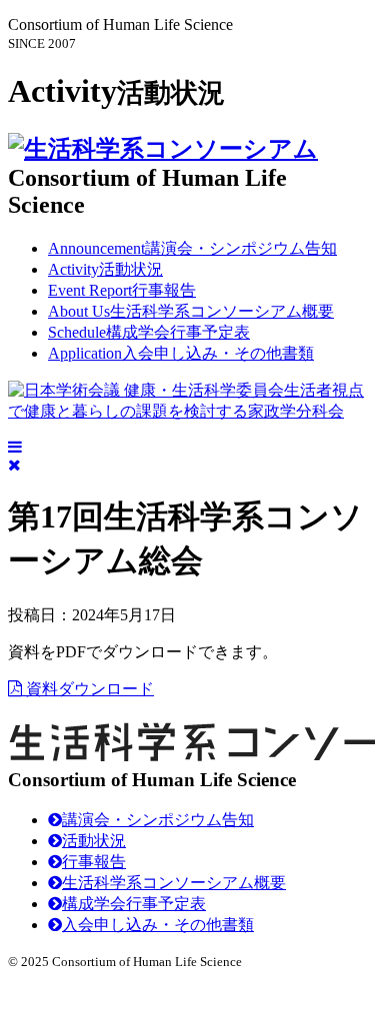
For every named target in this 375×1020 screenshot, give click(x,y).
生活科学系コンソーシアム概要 (191, 311)
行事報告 (122, 290)
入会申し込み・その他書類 (181, 353)
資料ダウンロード (88, 688)
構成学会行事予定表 (149, 332)
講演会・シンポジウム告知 (192, 248)
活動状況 (105, 269)
